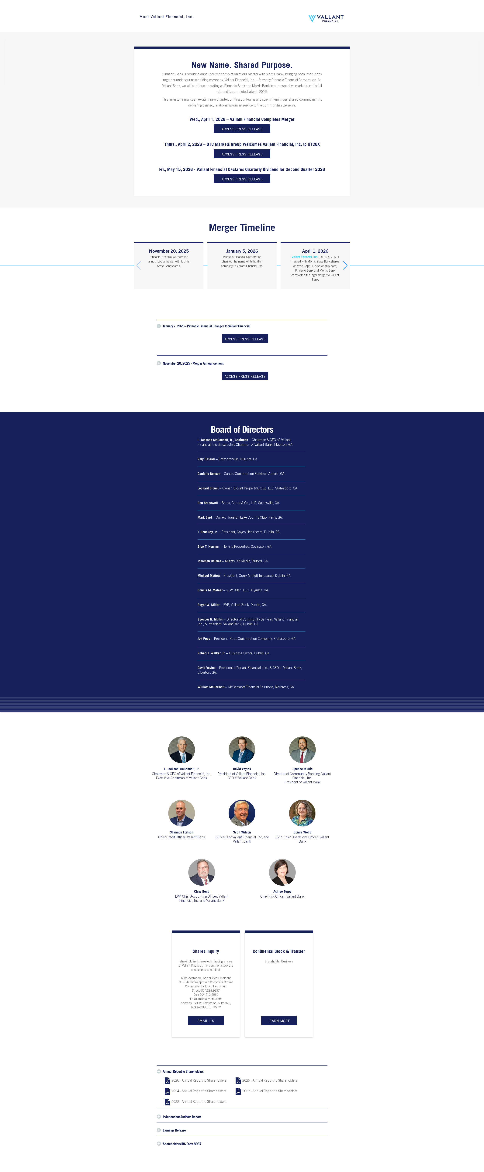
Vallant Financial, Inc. (305, 257)
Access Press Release (242, 129)
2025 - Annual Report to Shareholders (269, 1081)
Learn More (279, 1020)
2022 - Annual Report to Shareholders (198, 1102)
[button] (345, 265)
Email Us (206, 1020)
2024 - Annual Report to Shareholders (198, 1091)
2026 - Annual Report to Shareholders (198, 1081)
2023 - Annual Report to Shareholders (269, 1091)
